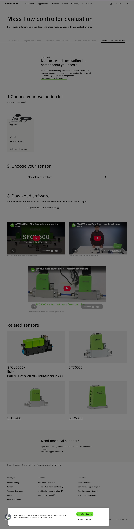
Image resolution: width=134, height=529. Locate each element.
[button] (8, 517)
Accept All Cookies (84, 514)
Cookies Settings (84, 520)
